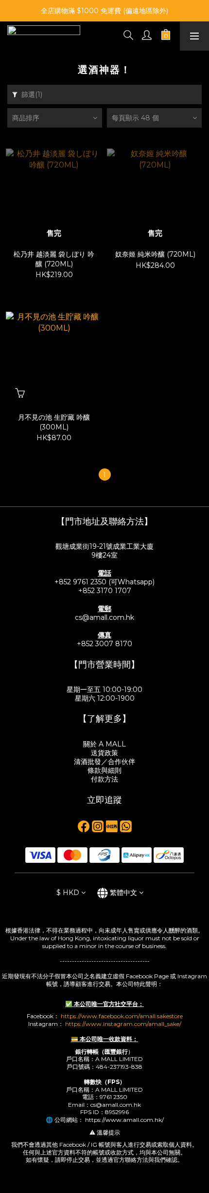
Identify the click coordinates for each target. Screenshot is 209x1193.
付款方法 (104, 779)
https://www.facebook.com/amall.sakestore (122, 1016)
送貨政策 (104, 752)
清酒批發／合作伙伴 (104, 761)
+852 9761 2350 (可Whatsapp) (104, 582)
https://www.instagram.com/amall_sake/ (123, 1023)
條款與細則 (104, 770)
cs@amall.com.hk (104, 617)
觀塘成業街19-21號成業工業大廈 (104, 546)
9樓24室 (104, 555)
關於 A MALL (104, 744)
